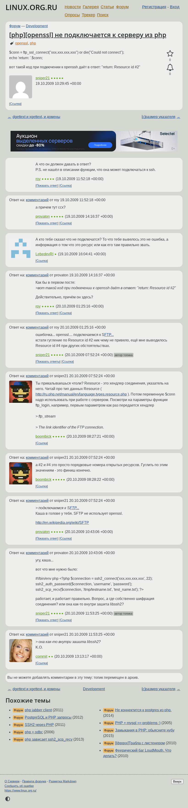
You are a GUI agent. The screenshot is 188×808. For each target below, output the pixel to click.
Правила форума (34, 781)
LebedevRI (44, 254)
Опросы (72, 15)
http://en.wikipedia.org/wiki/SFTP (62, 523)
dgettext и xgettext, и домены (36, 117)
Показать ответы (48, 361)
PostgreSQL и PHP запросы (48, 717)
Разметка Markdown (62, 781)
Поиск (102, 15)
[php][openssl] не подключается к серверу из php (87, 34)
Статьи (107, 7)
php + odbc (34, 732)
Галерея (91, 7)
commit (41, 656)
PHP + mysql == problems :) (137, 723)
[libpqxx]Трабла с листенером (140, 743)
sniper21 (43, 78)
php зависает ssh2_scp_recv (48, 739)
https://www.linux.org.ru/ (20, 790)
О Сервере (12, 781)
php (33, 43)
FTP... (109, 335)
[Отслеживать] (170, 67)
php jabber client (38, 710)
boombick (43, 436)
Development (37, 26)
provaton (43, 216)
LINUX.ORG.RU (31, 7)
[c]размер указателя (158, 117)
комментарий (37, 200)
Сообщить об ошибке (19, 786)
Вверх (177, 781)
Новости (73, 7)
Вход (175, 7)
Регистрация (154, 7)
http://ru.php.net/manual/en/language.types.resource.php (81, 394)
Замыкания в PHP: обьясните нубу (144, 730)
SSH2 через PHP (39, 725)
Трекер (88, 15)
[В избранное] (170, 53)
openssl (21, 43)
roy (38, 179)
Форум (122, 7)
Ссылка (15, 104)
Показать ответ (47, 185)
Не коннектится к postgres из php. (143, 710)
